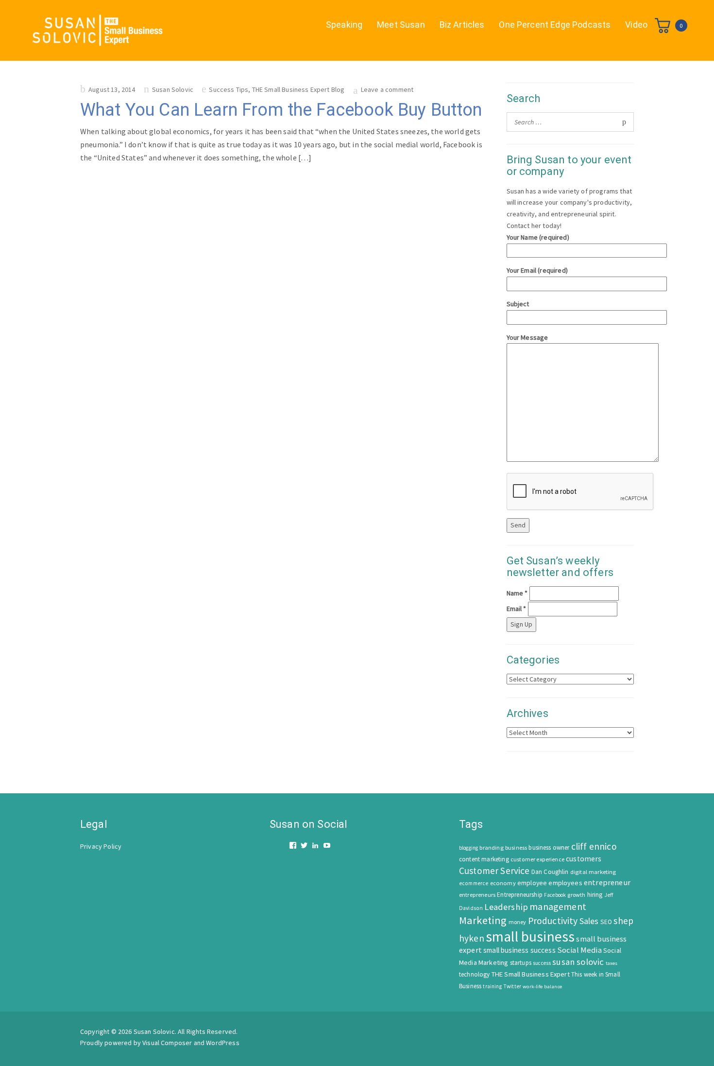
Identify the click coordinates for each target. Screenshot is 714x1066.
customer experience (537, 859)
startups (520, 963)
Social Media (579, 950)
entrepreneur (607, 882)
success (542, 963)
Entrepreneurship (520, 895)
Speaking (344, 24)
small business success (519, 950)
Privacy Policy (100, 846)
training (492, 986)
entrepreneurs (477, 894)
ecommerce (473, 883)
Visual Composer (167, 1042)
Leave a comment (387, 89)
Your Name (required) (538, 237)
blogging (468, 847)
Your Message (527, 337)
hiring (595, 895)
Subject (518, 303)
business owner (548, 847)
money (518, 922)
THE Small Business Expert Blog (298, 89)
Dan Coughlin (550, 872)
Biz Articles (462, 24)
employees (565, 882)
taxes (612, 963)
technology (474, 974)
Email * (517, 608)
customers (583, 858)
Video (636, 24)
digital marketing (593, 871)
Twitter (512, 986)
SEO (606, 922)
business (516, 847)
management (557, 906)
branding (491, 847)
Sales (589, 920)
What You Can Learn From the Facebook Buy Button (281, 110)
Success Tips (228, 89)
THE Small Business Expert (531, 974)
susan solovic (578, 961)
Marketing (483, 920)
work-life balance (542, 986)
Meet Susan (401, 24)
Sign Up (521, 624)
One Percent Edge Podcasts (555, 24)
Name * (517, 593)
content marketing (484, 859)
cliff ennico (594, 846)
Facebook (555, 894)
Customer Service (494, 870)
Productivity (553, 920)
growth (576, 894)
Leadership (506, 906)
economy (503, 883)
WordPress (222, 1042)
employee (532, 883)
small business (530, 936)
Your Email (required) (537, 270)
